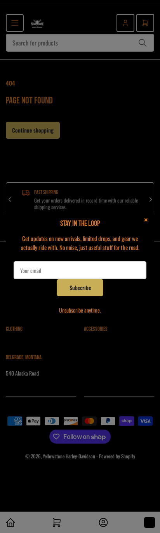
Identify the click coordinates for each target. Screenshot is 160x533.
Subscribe (80, 287)
